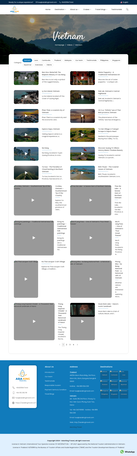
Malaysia (68, 60)
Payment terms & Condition (55, 390)
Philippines (104, 60)
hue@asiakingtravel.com (47, 2)
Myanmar (27, 65)
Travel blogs (100, 9)
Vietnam (27, 60)
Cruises (86, 9)
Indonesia (39, 65)
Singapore (116, 60)
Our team (79, 60)
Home (47, 9)
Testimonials (116, 9)
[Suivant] (77, 345)
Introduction (49, 372)
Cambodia (46, 60)
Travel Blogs (49, 394)
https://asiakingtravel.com (26, 403)
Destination (60, 9)
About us (74, 9)
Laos (36, 60)
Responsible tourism (53, 385)
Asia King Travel (76, 427)
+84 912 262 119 (21, 393)
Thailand (57, 60)
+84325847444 (67, 2)
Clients (49, 65)
